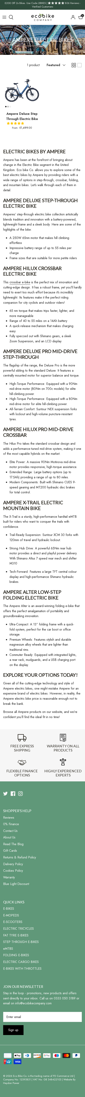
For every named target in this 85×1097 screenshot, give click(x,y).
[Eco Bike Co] (42, 17)
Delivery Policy (13, 864)
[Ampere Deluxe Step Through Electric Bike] (22, 90)
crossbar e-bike (19, 282)
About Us (9, 837)
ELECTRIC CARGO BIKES (21, 962)
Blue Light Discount (16, 884)
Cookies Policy (13, 870)
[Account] (72, 17)
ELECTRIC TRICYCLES (18, 928)
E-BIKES (8, 908)
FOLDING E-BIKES (16, 955)
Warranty (9, 877)
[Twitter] (5, 793)
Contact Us (10, 831)
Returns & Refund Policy (19, 857)
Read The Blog (13, 844)
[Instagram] (20, 793)
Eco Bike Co (19, 1076)
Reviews (8, 817)
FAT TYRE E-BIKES (15, 935)
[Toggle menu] (4, 17)
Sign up (13, 1030)
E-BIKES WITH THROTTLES (22, 968)
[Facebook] (13, 793)
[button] (16, 123)
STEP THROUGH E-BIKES (21, 942)
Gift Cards (10, 850)
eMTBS (8, 948)
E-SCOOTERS (12, 922)
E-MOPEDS (11, 915)
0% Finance (11, 824)
